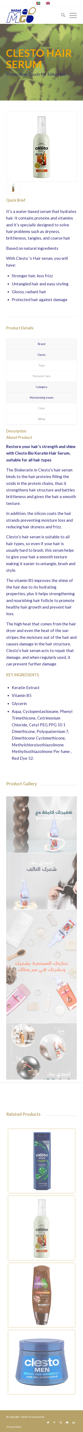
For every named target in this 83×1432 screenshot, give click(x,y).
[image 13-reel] (41, 966)
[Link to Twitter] (48, 1422)
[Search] (61, 15)
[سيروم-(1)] (41, 146)
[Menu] (71, 15)
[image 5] (41, 881)
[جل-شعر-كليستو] (43, 1363)
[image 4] (41, 824)
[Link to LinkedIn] (73, 1422)
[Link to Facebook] (54, 1422)
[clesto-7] (43, 1162)
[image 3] (41, 1051)
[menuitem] (61, 15)
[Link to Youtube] (67, 1422)
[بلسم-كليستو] (43, 1296)
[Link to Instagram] (61, 1422)
